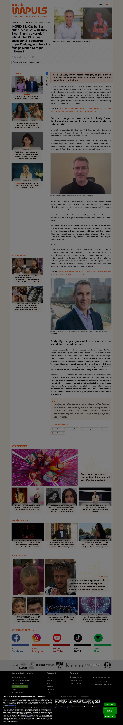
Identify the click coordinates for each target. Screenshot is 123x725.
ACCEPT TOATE (110, 704)
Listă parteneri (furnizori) (61, 707)
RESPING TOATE (109, 716)
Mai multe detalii (12, 705)
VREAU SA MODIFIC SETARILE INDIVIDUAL (109, 710)
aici (27, 715)
